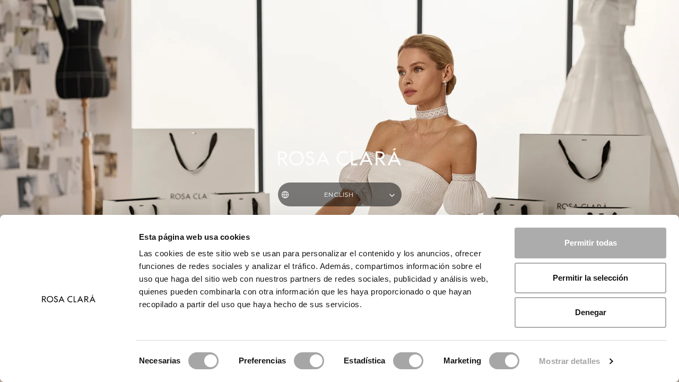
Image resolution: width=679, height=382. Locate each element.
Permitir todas (590, 242)
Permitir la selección (590, 277)
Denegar (590, 312)
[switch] (309, 360)
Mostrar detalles (569, 361)
